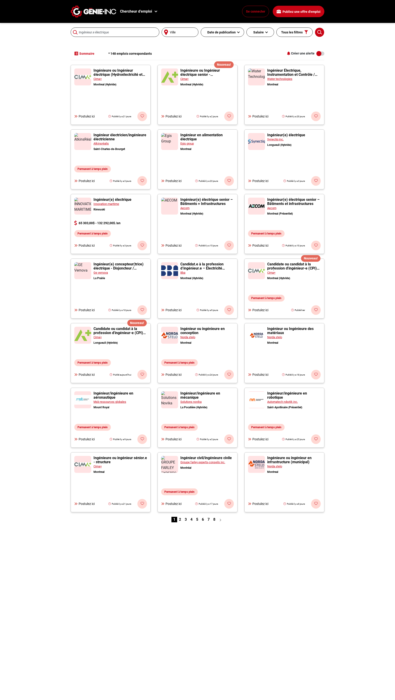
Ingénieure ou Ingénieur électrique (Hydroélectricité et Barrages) (117, 74)
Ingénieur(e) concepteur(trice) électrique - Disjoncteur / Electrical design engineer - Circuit (118, 270)
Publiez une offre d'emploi (301, 12)
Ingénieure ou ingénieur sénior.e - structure (120, 460)
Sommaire (86, 53)
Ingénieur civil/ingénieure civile (206, 458)
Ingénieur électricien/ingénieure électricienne (119, 137)
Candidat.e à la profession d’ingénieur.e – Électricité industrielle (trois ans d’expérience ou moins (202, 270)
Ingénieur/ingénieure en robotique (287, 395)
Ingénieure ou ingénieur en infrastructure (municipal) (289, 460)
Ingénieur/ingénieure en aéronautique (113, 395)
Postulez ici (87, 116)
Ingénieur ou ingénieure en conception (202, 331)
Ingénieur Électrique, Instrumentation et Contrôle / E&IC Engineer (291, 74)
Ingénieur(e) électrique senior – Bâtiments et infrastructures (293, 201)
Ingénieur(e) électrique (286, 135)
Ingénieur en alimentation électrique (201, 137)
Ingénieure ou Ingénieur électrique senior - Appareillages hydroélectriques (206, 74)
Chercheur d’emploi (136, 11)
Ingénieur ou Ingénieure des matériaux (290, 331)
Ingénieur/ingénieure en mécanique (200, 395)
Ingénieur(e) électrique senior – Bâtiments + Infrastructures (206, 201)
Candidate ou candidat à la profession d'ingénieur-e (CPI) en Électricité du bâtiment (292, 268)
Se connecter (255, 11)
